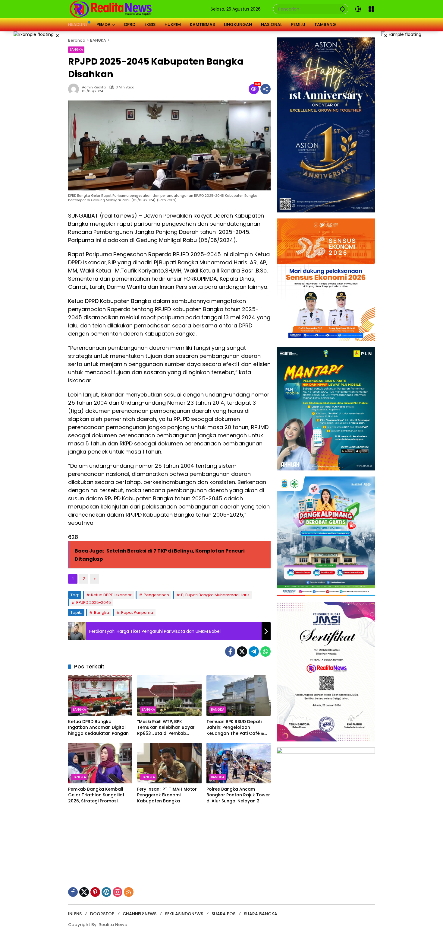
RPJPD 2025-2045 (93, 602)
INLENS (75, 914)
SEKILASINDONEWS (184, 914)
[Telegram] (254, 651)
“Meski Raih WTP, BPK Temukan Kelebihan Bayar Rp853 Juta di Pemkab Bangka (166, 728)
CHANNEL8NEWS (139, 914)
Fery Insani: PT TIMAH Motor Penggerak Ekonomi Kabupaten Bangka (167, 795)
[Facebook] (230, 651)
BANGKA (76, 49)
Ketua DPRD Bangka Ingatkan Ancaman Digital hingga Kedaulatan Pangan (98, 727)
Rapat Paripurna (137, 612)
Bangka (101, 612)
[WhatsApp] (265, 651)
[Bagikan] (265, 89)
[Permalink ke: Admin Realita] (75, 89)
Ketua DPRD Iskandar (111, 595)
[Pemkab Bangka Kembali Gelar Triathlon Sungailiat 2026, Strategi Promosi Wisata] (100, 763)
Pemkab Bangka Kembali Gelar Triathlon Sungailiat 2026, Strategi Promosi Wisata (96, 795)
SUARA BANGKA (260, 914)
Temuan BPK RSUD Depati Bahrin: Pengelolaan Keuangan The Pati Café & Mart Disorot (235, 728)
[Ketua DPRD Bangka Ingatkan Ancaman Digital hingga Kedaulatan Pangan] (100, 695)
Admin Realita (94, 87)
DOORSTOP (102, 914)
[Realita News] (110, 9)
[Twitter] (242, 651)
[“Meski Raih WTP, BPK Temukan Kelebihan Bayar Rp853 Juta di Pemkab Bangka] (169, 695)
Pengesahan (156, 595)
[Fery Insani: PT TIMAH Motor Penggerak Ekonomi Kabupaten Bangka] (169, 763)
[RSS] (129, 892)
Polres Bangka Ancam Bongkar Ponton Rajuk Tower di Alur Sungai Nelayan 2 (238, 795)
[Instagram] (117, 892)
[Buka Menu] (371, 9)
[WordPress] (106, 892)
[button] (342, 9)
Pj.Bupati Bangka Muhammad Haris (215, 595)
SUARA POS (223, 914)
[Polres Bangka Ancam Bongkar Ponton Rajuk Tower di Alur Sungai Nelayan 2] (238, 763)
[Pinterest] (95, 892)
